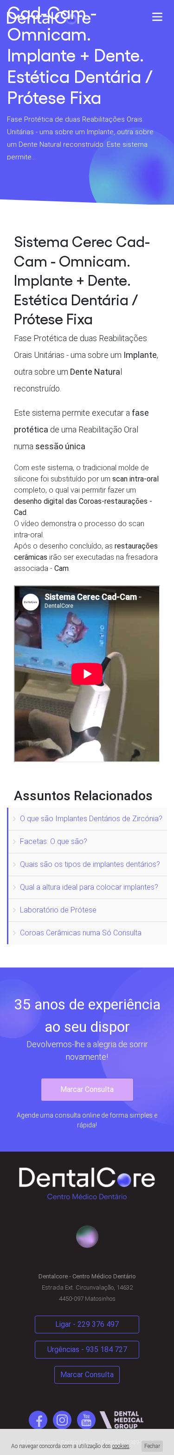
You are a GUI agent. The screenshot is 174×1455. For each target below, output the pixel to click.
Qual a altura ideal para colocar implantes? (89, 887)
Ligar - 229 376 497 (87, 1324)
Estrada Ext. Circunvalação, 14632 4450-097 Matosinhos (87, 1288)
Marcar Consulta (87, 1089)
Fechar (152, 1446)
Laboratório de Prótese (58, 910)
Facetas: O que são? (53, 841)
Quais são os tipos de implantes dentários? (90, 864)
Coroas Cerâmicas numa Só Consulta (81, 932)
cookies (120, 1446)
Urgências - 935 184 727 (87, 1349)
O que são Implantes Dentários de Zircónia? (91, 818)
